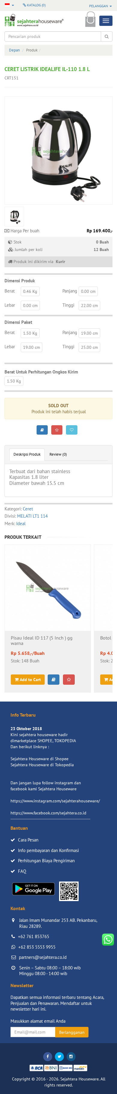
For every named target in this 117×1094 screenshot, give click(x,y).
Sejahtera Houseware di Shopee (39, 758)
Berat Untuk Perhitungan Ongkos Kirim (41, 372)
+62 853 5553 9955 (37, 947)
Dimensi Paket (18, 322)
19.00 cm (89, 333)
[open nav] (105, 21)
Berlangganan (72, 1032)
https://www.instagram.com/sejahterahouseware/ (55, 801)
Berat (9, 291)
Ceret (28, 509)
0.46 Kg (30, 291)
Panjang (69, 291)
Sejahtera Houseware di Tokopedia (42, 764)
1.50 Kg (30, 333)
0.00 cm (88, 291)
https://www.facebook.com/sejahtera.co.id (48, 813)
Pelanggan (99, 6)
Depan (14, 50)
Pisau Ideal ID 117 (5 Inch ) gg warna (42, 640)
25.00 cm (89, 347)
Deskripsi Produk (27, 454)
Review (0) (58, 454)
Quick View (48, 603)
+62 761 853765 (33, 936)
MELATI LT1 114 (32, 516)
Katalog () (36, 5)
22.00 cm (89, 305)
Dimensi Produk (19, 281)
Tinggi (68, 305)
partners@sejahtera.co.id (43, 957)
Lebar (9, 305)
